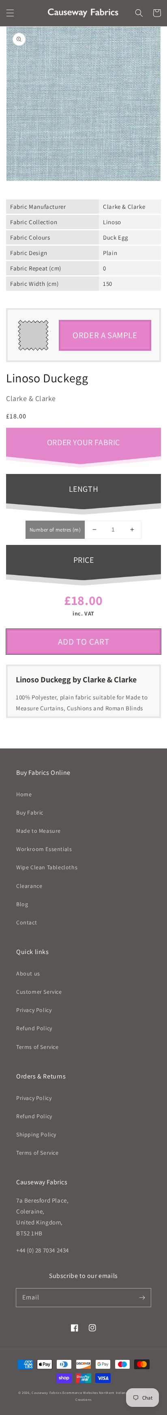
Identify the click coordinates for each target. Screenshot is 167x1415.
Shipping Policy (36, 1134)
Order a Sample (105, 335)
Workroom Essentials (44, 849)
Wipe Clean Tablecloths (46, 867)
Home (24, 794)
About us (28, 973)
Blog (22, 904)
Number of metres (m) (55, 529)
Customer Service (39, 991)
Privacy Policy (33, 1010)
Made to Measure (38, 830)
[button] (10, 13)
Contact (26, 922)
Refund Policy (34, 1028)
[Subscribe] (142, 1297)
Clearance (29, 886)
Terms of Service (37, 1047)
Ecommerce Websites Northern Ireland (95, 1392)
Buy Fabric (29, 812)
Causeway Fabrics (46, 1392)
